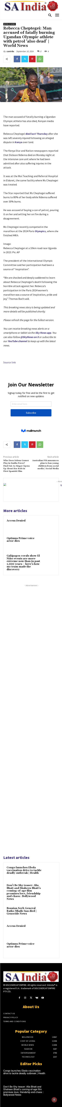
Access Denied (16, 520)
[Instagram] (25, 998)
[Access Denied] (49, 525)
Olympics (40, 231)
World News (9, 24)
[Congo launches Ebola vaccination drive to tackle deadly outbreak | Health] (49, 872)
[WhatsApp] (40, 59)
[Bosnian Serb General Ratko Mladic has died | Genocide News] (49, 912)
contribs (10, 51)
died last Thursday (36, 133)
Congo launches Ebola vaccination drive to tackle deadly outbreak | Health (24, 870)
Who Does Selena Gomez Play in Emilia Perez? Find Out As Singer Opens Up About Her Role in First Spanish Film (16, 466)
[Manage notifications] (54, 1099)
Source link (9, 362)
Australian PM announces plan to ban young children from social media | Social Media (45, 464)
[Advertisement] (31, 719)
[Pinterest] (32, 59)
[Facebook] (17, 59)
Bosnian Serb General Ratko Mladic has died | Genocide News (22, 911)
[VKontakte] (37, 998)
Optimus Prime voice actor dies (20, 540)
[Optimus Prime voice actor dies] (49, 542)
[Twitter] (24, 59)
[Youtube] (43, 998)
